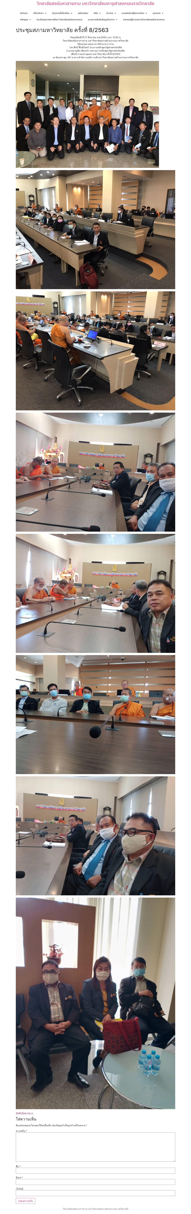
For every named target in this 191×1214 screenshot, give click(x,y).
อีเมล (19, 1177)
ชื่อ (18, 1166)
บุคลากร (157, 13)
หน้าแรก (24, 13)
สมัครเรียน (83, 13)
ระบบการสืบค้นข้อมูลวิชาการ (101, 19)
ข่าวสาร (109, 13)
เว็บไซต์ (19, 1189)
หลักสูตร (24, 19)
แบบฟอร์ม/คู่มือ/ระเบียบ (133, 13)
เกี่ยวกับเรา (38, 13)
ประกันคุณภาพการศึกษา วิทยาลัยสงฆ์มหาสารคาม (59, 19)
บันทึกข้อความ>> (24, 1113)
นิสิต (96, 13)
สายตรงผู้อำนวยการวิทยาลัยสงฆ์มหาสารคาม (144, 19)
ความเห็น (21, 1131)
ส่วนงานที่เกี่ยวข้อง (60, 13)
